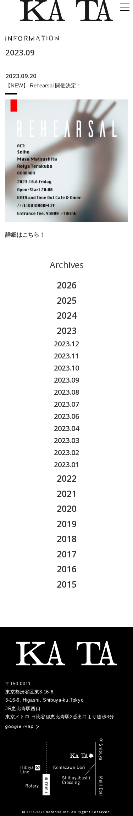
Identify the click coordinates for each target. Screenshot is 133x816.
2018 (67, 539)
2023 (67, 330)
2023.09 (66, 380)
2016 (67, 569)
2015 (67, 584)
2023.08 (66, 392)
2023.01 (66, 464)
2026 (67, 285)
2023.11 (66, 356)
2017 (67, 554)
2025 (67, 300)
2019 (67, 524)
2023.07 (66, 404)
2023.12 (66, 343)
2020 (67, 508)
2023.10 (66, 368)
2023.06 (66, 416)
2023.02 (66, 452)
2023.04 (66, 428)
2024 (67, 315)
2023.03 (66, 440)
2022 (67, 478)
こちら (30, 235)
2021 (67, 493)
